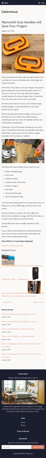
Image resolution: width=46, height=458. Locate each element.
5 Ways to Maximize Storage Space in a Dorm (19, 314)
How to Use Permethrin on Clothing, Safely (18, 329)
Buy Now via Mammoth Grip (12, 246)
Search (23, 422)
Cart (42, 3)
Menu (6, 3)
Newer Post (37, 302)
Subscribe (38, 447)
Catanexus (29, 453)
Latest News (23, 374)
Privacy (23, 425)
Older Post (8, 302)
